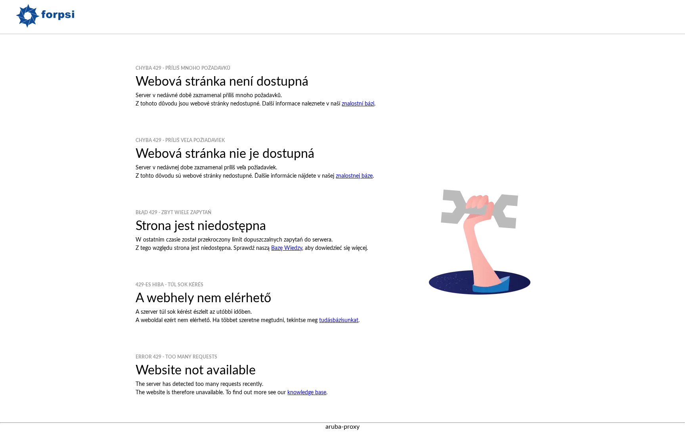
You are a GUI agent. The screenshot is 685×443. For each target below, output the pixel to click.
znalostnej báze (354, 176)
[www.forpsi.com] (45, 26)
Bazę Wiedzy (286, 248)
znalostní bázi (358, 104)
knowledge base (306, 392)
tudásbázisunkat (338, 320)
